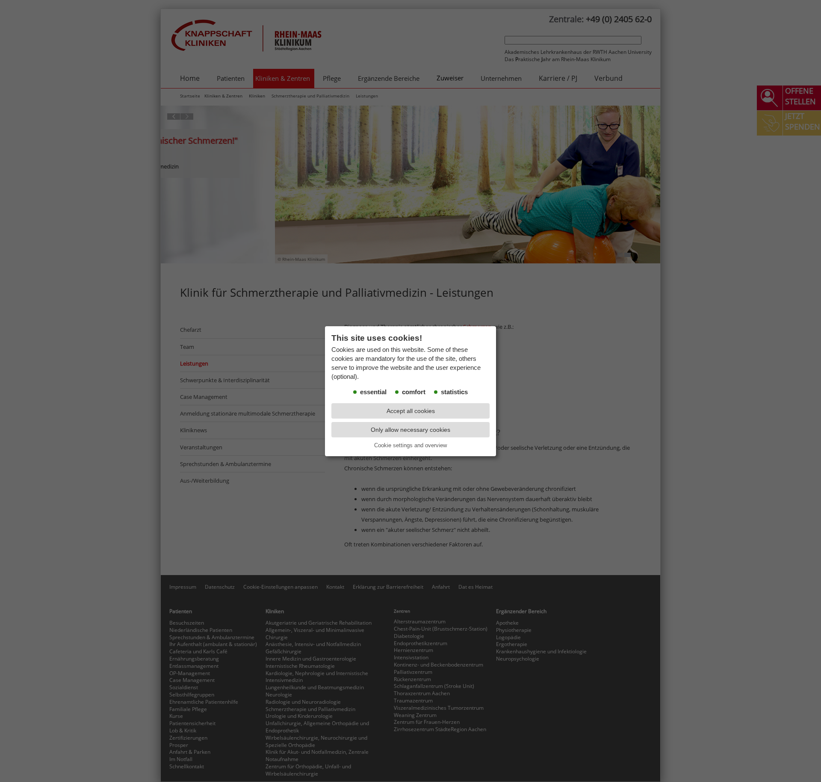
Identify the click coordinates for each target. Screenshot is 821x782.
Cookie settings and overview (410, 445)
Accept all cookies (411, 410)
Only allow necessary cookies (410, 429)
